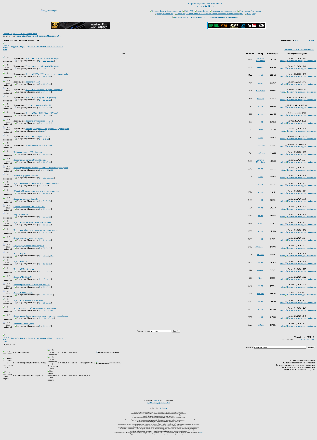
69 (50, 217)
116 (44, 170)
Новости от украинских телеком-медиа (42, 58)
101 (51, 295)
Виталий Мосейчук (47, 36)
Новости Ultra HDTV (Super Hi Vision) (42, 113)
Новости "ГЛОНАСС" (22, 277)
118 (51, 170)
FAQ (191, 11)
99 (44, 295)
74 (50, 248)
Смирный (260, 91)
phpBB (156, 400)
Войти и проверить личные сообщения (226, 14)
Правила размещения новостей (39, 145)
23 (47, 271)
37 (47, 84)
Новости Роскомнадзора (23, 324)
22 (44, 271)
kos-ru (260, 223)
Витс (28, 36)
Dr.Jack (261, 325)
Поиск (205, 11)
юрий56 (260, 67)
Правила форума (174, 11)
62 (47, 240)
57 (50, 224)
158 (52, 318)
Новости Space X (20, 253)
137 (48, 68)
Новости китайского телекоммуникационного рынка (35, 230)
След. (311, 40)
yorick (18, 36)
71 (44, 201)
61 (44, 240)
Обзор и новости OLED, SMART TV (29, 207)
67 (47, 162)
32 (304, 40)
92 (47, 232)
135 (44, 178)
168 (52, 61)
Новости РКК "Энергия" (24, 269)
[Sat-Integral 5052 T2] (236, 28)
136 (44, 68)
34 (44, 107)
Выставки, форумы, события (25, 175)
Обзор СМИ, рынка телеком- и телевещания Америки (36, 191)
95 (44, 263)
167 (48, 61)
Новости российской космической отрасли (31, 285)
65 (44, 193)
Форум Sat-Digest (18, 46)
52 (50, 303)
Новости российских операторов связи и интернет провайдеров (40, 316)
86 (44, 76)
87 (47, 76)
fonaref (35, 36)
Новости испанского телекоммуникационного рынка (36, 183)
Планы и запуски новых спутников (28, 238)
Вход (254, 14)
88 (50, 76)
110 (44, 256)
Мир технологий (20, 214)
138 (52, 68)
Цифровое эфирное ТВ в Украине (27, 152)
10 (48, 139)
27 (47, 115)
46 (44, 100)
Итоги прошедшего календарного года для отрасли (47, 129)
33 (307, 40)
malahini (260, 255)
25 (47, 209)
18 (47, 92)
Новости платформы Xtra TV (38, 136)
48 (50, 100)
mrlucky (260, 98)
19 (50, 92)
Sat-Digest (260, 145)
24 (44, 209)
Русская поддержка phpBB (158, 402)
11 (43, 123)
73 (50, 201)
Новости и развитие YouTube (25, 199)
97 (50, 263)
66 (44, 162)
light (23, 36)
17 (44, 92)
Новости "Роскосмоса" (23, 292)
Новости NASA (20, 261)
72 (47, 201)
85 (44, 326)
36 (44, 84)
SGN (59, 36)
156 (44, 318)
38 (50, 84)
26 (44, 115)
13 (49, 123)
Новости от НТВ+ (33, 82)
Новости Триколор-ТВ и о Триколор (41, 97)
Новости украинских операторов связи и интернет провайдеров (40, 168)
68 (50, 162)
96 (47, 263)
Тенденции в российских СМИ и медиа (42, 66)
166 (44, 61)
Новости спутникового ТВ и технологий (20, 34)
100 (47, 295)
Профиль (169, 14)
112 (51, 256)
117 (47, 170)
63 (50, 240)
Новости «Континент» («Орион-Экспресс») (44, 90)
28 (50, 115)
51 (47, 303)
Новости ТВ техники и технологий (28, 300)
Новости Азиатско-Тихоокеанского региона (32, 222)
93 (50, 232)
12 (46, 123)
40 (50, 154)
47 (47, 100)
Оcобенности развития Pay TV (39, 105)
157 (48, 318)
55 (44, 224)
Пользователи (230, 11)
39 (47, 154)
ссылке (201, 432)
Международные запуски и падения (28, 246)
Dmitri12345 (260, 247)
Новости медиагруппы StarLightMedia (29, 160)
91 (44, 232)
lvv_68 (260, 75)
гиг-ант (260, 270)
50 (44, 303)
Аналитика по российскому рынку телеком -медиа (34, 308)
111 (47, 256)
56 (47, 224)
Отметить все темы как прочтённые (299, 50)
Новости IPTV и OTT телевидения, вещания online (47, 74)
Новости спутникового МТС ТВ (39, 121)
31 (301, 40)
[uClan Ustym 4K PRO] (80, 28)
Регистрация (256, 11)
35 (47, 107)
